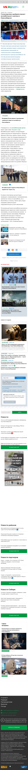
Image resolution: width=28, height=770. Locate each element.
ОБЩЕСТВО (11, 285)
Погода (3, 706)
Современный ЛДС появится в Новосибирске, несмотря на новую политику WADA (11, 311)
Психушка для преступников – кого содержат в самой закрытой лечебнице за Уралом (13, 390)
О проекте (4, 698)
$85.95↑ (14, 2)
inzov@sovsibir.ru (8, 747)
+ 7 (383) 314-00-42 (12, 746)
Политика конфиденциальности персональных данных (12, 763)
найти (19, 412)
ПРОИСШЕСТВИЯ (5, 650)
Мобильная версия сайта (8, 715)
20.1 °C (10, 2)
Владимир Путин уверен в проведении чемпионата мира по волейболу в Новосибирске (13, 120)
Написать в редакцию (14, 727)
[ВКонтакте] (9, 250)
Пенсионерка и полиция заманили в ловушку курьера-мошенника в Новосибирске (12, 630)
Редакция (4, 700)
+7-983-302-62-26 (8, 750)
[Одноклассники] (13, 250)
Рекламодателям (6, 702)
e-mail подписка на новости (11, 710)
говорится (19, 89)
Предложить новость (14, 254)
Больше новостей (14, 447)
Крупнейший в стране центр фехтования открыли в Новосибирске (13, 287)
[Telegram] (16, 250)
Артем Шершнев (14, 20)
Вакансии (4, 704)
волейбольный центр (18, 128)
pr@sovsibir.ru (21, 749)
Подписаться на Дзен (9, 402)
